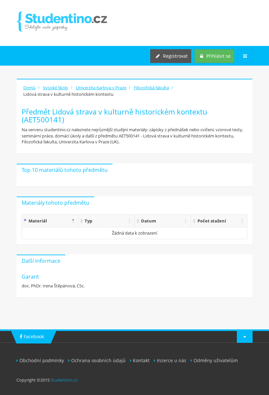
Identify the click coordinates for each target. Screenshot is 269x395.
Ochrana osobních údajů (98, 360)
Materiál (38, 221)
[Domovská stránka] (61, 21)
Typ (88, 221)
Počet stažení (211, 221)
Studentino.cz (64, 380)
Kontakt (141, 360)
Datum (148, 221)
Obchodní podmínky (41, 360)
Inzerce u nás (171, 360)
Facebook (33, 336)
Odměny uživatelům (216, 360)
